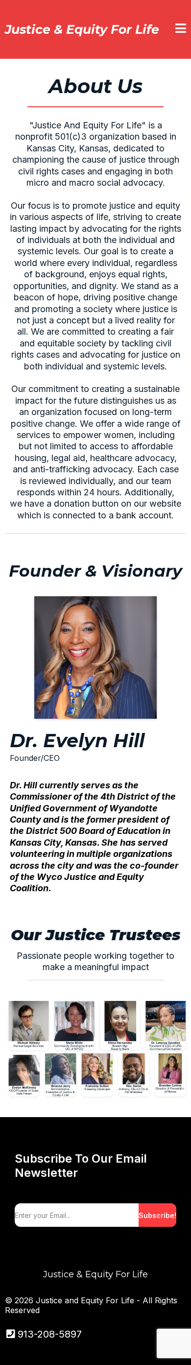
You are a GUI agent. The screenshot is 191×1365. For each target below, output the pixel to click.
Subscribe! (157, 1215)
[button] (180, 29)
